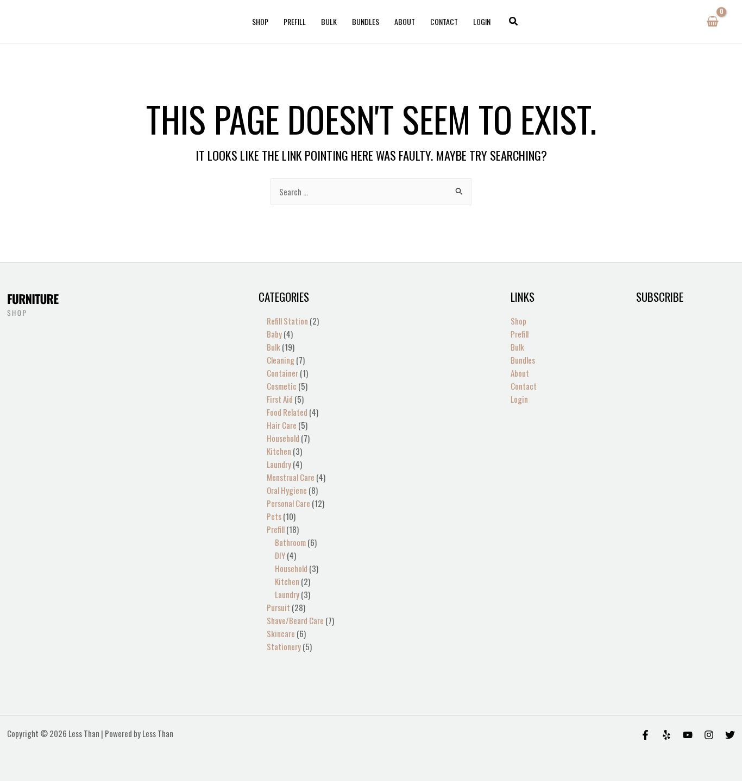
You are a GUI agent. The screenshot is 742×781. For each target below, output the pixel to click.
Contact (444, 21)
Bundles (365, 21)
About (404, 21)
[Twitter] (730, 735)
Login (482, 21)
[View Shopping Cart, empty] (712, 21)
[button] (514, 22)
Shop (260, 21)
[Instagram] (709, 735)
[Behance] (688, 735)
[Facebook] (645, 735)
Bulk (329, 21)
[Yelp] (666, 735)
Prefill (295, 21)
